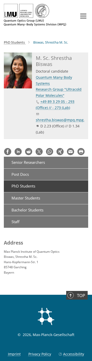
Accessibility (73, 354)
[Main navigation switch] (83, 16)
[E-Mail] (70, 151)
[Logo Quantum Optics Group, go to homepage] (36, 15)
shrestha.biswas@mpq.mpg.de (62, 119)
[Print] (81, 151)
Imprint (14, 354)
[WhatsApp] (49, 151)
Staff (15, 221)
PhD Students (23, 186)
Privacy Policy (39, 354)
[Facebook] (8, 151)
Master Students (26, 197)
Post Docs (20, 174)
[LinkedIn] (18, 151)
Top (81, 295)
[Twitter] (39, 151)
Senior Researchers (28, 162)
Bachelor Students (27, 209)
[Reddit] (28, 151)
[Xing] (60, 151)
